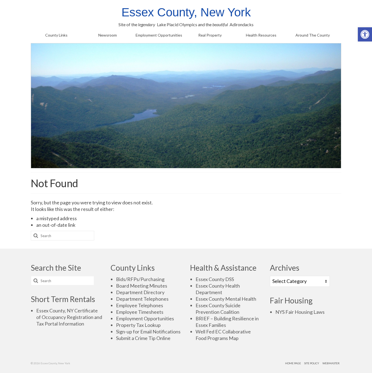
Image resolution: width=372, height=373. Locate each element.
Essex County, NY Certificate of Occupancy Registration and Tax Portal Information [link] (69, 317)
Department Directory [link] (140, 292)
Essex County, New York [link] (186, 12)
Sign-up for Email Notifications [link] (148, 332)
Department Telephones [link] (142, 299)
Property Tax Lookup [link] (138, 325)
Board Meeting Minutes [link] (141, 286)
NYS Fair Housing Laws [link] (300, 312)
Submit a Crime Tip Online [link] (143, 338)
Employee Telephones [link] (139, 305)
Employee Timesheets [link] (139, 312)
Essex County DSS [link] (215, 279)
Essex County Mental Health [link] (226, 299)
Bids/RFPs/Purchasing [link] (140, 279)
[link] (365, 34)
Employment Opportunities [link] (145, 318)
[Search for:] (62, 235)
